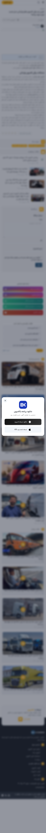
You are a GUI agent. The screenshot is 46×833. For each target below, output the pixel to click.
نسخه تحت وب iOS (21, 429)
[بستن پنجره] (5, 400)
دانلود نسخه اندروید (20, 422)
